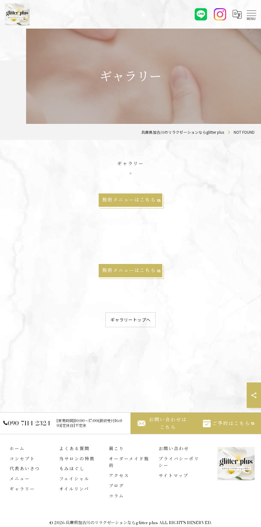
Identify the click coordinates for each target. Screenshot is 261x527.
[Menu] (251, 14)
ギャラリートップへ (130, 319)
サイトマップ (173, 475)
